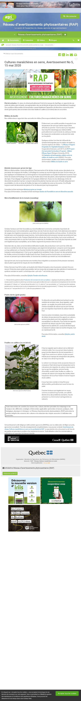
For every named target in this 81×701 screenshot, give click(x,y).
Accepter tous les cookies (67, 693)
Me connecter (71, 16)
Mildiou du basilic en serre (59, 162)
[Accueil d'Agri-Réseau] (9, 18)
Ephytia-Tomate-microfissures (37, 275)
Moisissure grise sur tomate (33, 189)
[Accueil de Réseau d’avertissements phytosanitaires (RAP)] (3, 40)
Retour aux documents (14, 54)
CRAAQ (42, 694)
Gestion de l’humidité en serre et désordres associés (56, 191)
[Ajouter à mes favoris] (76, 59)
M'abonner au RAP (9, 473)
